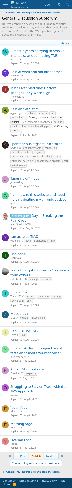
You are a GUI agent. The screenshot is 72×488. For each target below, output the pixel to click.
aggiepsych (16, 113)
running (16, 130)
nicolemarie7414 (19, 357)
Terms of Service (28, 480)
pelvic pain (18, 300)
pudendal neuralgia (22, 161)
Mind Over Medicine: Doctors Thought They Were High (33, 90)
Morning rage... (22, 423)
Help (62, 480)
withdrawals (18, 165)
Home (6, 484)
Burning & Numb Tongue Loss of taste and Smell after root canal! (36, 350)
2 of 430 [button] (36, 456)
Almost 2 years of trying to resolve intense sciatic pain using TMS (37, 53)
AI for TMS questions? (27, 369)
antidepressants (32, 148)
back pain (56, 117)
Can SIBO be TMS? (24, 331)
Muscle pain (19, 313)
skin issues (40, 240)
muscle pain (38, 317)
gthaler (14, 203)
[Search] (67, 4)
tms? (52, 240)
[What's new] (59, 4)
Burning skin (20, 292)
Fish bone (18, 254)
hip (52, 113)
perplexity (30, 373)
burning (56, 296)
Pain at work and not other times (36, 71)
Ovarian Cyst (20, 440)
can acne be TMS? (24, 236)
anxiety (31, 296)
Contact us (9, 480)
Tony (13, 335)
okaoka (14, 395)
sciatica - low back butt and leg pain (31, 126)
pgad (56, 156)
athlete (32, 113)
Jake (12, 317)
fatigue (58, 122)
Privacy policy (49, 480)
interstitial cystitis (21, 152)
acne (28, 240)
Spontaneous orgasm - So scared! (36, 143)
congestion (51, 148)
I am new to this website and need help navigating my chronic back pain (40, 197)
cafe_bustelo (17, 279)
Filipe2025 (16, 411)
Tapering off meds (24, 178)
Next (49, 456)
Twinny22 (15, 257)
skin (29, 300)
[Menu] (5, 5)
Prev (23, 456)
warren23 (15, 59)
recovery (46, 279)
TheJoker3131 (18, 96)
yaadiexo (15, 240)
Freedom (15, 373)
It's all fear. (18, 407)
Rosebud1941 (18, 75)
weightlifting (18, 117)
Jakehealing (16, 182)
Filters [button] (63, 43)
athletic (43, 113)
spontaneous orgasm (48, 161)
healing (33, 279)
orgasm (39, 152)
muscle (24, 317)
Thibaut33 (16, 296)
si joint (15, 122)
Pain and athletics (24, 109)
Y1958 (13, 443)
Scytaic (14, 148)
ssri (66, 161)
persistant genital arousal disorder (31, 156)
